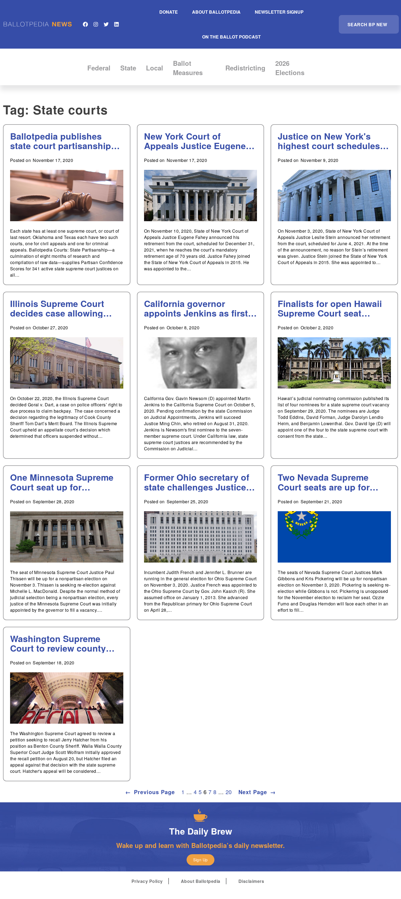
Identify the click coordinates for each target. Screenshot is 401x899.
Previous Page (150, 792)
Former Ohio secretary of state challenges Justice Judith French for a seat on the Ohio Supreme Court (196, 482)
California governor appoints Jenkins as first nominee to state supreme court (198, 308)
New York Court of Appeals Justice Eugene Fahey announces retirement (195, 140)
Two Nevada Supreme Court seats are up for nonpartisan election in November (326, 482)
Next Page (257, 792)
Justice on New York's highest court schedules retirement (329, 140)
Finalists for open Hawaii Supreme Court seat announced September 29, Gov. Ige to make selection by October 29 (333, 308)
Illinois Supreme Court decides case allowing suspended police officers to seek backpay (64, 308)
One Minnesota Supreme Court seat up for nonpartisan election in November (61, 482)
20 (229, 792)
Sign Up (200, 859)
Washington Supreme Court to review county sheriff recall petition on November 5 (60, 643)
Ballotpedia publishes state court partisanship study (60, 140)
